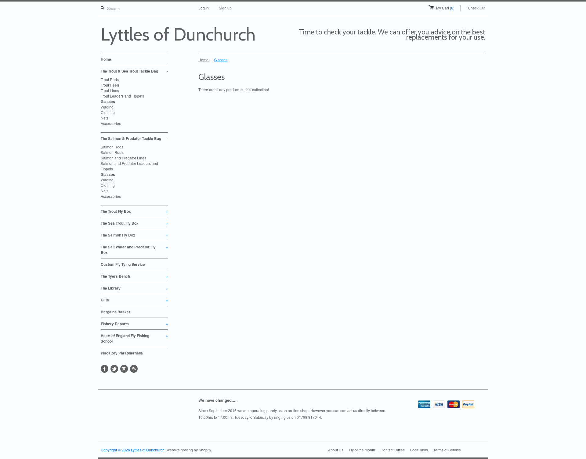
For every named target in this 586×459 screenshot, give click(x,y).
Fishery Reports (134, 323)
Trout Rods (110, 79)
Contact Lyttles (393, 449)
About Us (335, 449)
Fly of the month (362, 449)
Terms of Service (447, 449)
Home (106, 59)
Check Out (476, 7)
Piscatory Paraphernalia (122, 353)
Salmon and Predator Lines (123, 157)
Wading (107, 106)
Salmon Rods (112, 146)
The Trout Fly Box (134, 211)
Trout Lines (110, 90)
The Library (134, 288)
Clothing (108, 112)
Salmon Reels (112, 152)
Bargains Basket (115, 312)
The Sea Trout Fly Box (134, 223)
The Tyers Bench (134, 276)
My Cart (445, 7)
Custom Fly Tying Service (123, 264)
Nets (104, 117)
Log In (203, 7)
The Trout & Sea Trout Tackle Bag (134, 71)
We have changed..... (218, 400)
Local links (419, 449)
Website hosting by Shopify (188, 449)
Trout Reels (110, 84)
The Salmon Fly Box (134, 235)
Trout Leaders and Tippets (122, 95)
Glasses (108, 101)
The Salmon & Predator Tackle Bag (134, 138)
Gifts (134, 300)
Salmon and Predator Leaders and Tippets (129, 166)
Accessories (111, 123)
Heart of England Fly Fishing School (134, 338)
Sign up (225, 7)
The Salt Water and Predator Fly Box (134, 249)
